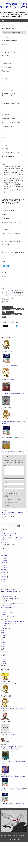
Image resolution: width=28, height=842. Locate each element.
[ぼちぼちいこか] (6, 397)
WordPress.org (5, 666)
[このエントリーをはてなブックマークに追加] (16, 326)
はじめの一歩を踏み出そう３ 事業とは (13, 451)
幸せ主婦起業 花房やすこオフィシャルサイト (14, 7)
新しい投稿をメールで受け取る (12, 502)
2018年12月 (4, 572)
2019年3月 (4, 565)
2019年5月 (4, 560)
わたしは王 (4, 609)
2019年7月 (4, 556)
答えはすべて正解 (7, 351)
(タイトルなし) (5, 542)
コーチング (4, 614)
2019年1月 (4, 570)
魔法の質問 (4, 651)
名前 (5, 477)
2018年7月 (4, 581)
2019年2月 (4, 567)
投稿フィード (5, 661)
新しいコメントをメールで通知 (12, 499)
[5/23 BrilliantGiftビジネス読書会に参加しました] (14, 769)
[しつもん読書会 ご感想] (14, 727)
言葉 (2, 644)
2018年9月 (4, 579)
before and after (10, 311)
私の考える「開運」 (6, 535)
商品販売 (19, 314)
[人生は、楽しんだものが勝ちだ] (14, 676)
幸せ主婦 (19, 309)
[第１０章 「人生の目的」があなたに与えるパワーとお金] (14, 782)
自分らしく (4, 642)
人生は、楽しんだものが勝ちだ (9, 533)
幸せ (2, 632)
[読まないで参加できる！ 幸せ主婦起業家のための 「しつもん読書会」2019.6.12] (14, 740)
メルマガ (3, 625)
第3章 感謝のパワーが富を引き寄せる (12, 437)
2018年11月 (4, 574)
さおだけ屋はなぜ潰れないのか (9, 598)
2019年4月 (4, 563)
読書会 (3, 646)
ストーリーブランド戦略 (9, 309)
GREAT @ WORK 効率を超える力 (10, 591)
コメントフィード (6, 663)
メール (6, 482)
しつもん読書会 (5, 601)
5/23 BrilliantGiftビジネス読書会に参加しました (14, 776)
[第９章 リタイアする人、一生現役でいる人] (14, 797)
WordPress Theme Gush (14, 839)
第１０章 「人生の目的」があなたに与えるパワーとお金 (14, 790)
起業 (3, 311)
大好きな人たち (5, 628)
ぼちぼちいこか (6, 407)
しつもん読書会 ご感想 (8, 544)
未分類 (3, 637)
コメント (6, 465)
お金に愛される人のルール (8, 596)
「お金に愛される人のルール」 (10, 365)
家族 (2, 630)
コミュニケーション (7, 307)
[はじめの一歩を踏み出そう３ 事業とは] (6, 441)
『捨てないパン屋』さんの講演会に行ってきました (14, 762)
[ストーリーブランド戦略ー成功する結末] (6, 383)
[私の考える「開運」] (14, 689)
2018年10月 (4, 577)
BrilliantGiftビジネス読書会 (8, 589)
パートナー (4, 619)
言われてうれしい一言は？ (9, 379)
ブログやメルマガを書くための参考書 (12, 512)
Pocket (20, 326)
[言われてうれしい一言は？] (6, 369)
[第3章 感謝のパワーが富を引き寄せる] (6, 427)
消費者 (4, 316)
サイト (5, 486)
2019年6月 (4, 558)
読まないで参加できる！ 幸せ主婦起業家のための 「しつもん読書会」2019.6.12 (13, 748)
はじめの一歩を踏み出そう (8, 607)
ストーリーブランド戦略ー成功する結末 (13, 393)
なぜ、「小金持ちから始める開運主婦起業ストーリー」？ (14, 709)
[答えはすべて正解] (6, 341)
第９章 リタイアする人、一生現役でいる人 (13, 803)
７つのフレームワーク (8, 516)
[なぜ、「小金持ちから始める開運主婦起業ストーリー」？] (14, 702)
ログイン (3, 659)
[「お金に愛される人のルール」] (6, 355)
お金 (2, 594)
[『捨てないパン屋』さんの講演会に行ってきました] (14, 755)
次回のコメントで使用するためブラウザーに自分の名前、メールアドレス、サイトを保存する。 (14, 495)
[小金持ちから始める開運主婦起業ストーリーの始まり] (6, 411)
